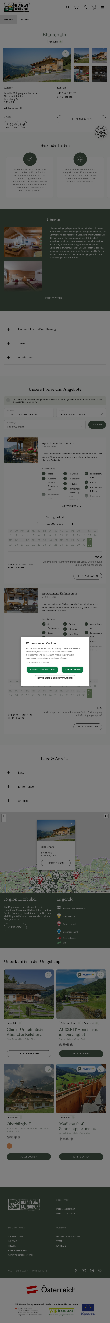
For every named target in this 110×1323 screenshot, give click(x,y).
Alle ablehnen (72, 670)
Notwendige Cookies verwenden (55, 678)
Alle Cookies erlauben (42, 670)
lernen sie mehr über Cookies (37, 662)
